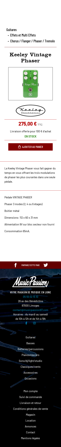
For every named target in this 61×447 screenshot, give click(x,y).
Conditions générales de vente (30, 408)
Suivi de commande (30, 397)
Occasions (31, 378)
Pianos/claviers (30, 355)
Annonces (30, 426)
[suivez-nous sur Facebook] (26, 323)
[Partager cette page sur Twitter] (46, 265)
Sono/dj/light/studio (30, 360)
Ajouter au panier (32, 147)
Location (30, 420)
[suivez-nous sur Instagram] (34, 323)
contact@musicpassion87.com (30, 310)
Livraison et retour (30, 403)
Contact (30, 432)
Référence (6, 241)
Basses (30, 343)
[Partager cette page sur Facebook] (16, 265)
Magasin (30, 414)
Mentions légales (30, 438)
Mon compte (31, 391)
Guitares (30, 337)
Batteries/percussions (31, 349)
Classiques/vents (31, 366)
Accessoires (31, 372)
